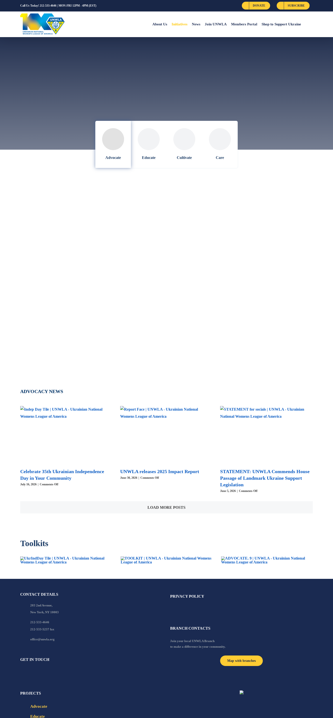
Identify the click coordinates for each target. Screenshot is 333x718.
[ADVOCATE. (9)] (267, 558)
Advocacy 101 (39, 297)
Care (220, 158)
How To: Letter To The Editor (211, 214)
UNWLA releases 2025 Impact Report (159, 471)
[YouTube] (28, 673)
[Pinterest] (48, 673)
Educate (149, 158)
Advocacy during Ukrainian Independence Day (84, 252)
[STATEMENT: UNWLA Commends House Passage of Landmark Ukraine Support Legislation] (266, 435)
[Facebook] (21, 673)
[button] (306, 24)
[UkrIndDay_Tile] (66, 558)
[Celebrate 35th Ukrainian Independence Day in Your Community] (66, 435)
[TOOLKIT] (166, 558)
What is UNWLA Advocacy (207, 304)
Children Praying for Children (61, 214)
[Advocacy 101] (91, 286)
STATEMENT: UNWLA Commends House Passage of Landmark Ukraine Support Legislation (265, 478)
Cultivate (184, 158)
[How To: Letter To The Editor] (229, 202)
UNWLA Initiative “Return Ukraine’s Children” (236, 259)
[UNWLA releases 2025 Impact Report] (166, 435)
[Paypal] (34, 673)
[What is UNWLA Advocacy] (241, 290)
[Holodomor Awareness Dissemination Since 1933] (241, 331)
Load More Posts (166, 507)
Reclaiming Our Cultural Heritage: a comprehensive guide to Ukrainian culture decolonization (77, 350)
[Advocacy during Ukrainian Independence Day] (86, 240)
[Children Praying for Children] (86, 202)
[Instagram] (41, 673)
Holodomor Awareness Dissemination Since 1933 (236, 343)
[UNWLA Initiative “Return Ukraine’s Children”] (241, 244)
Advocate (113, 158)
